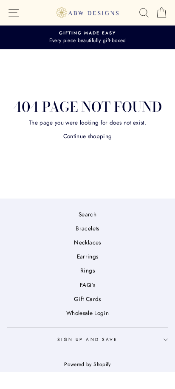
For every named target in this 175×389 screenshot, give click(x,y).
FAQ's (87, 285)
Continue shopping (87, 136)
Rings (87, 270)
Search (87, 214)
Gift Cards (87, 299)
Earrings (88, 256)
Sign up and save (87, 339)
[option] (87, 37)
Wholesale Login (87, 313)
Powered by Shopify (87, 364)
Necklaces (87, 242)
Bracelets (87, 228)
